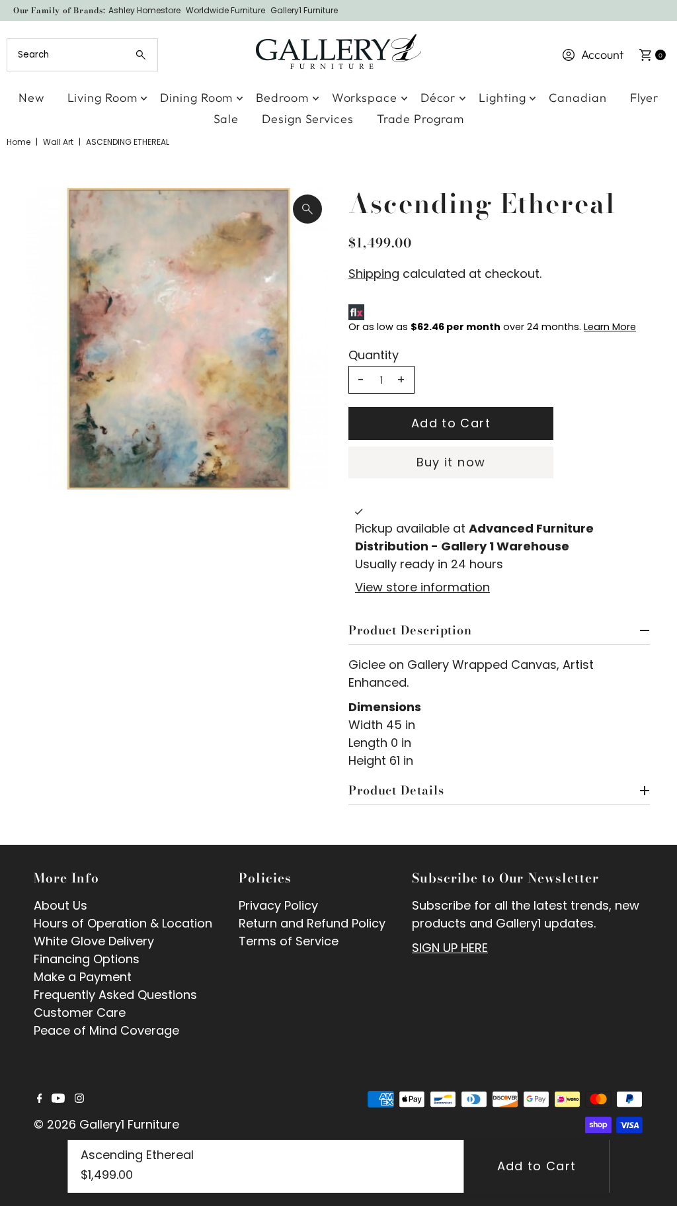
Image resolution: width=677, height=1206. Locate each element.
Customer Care (80, 1012)
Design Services (308, 118)
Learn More (610, 326)
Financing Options (86, 959)
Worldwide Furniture (225, 10)
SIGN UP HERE (450, 947)
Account (602, 54)
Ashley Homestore (144, 10)
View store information (422, 587)
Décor (438, 97)
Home (18, 142)
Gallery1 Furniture (304, 10)
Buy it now (451, 462)
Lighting (502, 97)
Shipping (373, 273)
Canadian (577, 97)
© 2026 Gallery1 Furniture (106, 1124)
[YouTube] (58, 1099)
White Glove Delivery (94, 941)
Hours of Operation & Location (123, 923)
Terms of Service (288, 941)
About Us (60, 905)
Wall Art (58, 142)
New (31, 97)
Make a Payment (83, 977)
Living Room (102, 97)
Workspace (364, 97)
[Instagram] (79, 1099)
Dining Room (196, 97)
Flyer (644, 97)
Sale (226, 118)
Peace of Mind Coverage (106, 1030)
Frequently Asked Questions (115, 994)
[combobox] (82, 54)
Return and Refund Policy (312, 923)
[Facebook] (39, 1099)
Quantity (373, 355)
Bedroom (282, 97)
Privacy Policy (278, 905)
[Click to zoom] (307, 209)
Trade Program (420, 118)
